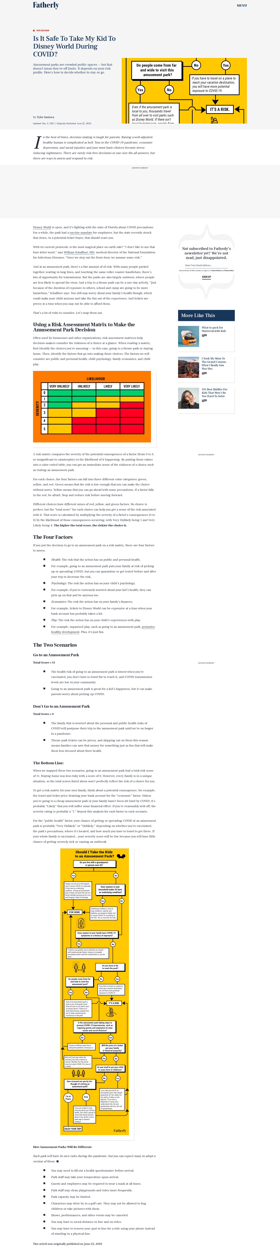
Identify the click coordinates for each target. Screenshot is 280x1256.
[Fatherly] (46, 5)
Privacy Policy (229, 270)
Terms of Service (216, 270)
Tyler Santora (45, 117)
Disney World (42, 227)
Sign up (206, 276)
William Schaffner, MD (79, 252)
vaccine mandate (81, 233)
